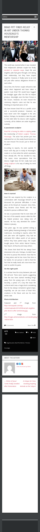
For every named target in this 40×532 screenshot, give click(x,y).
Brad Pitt (17, 343)
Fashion (21, 332)
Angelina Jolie (10, 343)
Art (18, 332)
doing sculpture (9, 163)
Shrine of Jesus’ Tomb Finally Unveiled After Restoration (11, 383)
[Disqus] (20, 424)
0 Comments (10, 325)
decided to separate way (13, 70)
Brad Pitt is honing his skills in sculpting (17, 131)
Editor (34, 337)
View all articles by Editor (24, 366)
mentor (22, 343)
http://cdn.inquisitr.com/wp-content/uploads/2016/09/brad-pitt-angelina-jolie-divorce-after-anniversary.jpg (19, 308)
